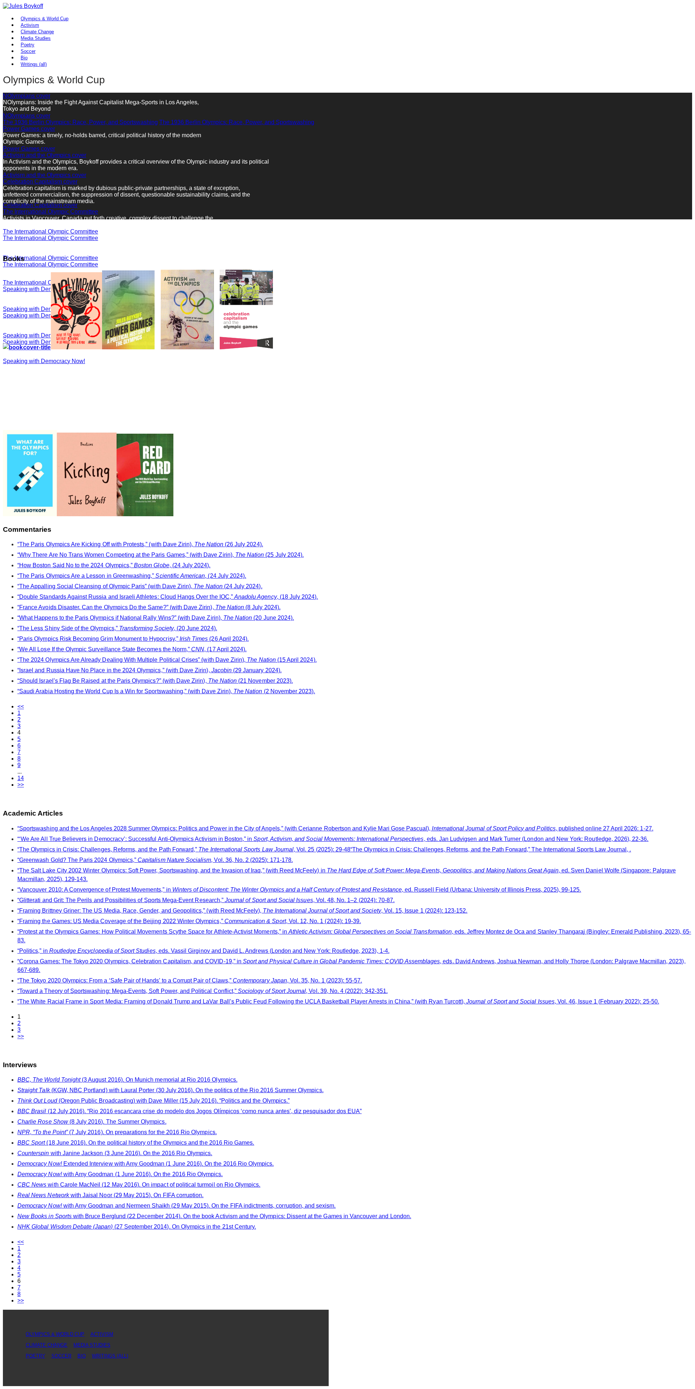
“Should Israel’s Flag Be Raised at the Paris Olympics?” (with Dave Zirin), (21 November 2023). (155, 681)
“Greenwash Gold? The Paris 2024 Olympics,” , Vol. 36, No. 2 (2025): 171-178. (155, 860)
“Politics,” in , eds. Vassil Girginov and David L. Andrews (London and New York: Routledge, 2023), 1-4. (203, 951)
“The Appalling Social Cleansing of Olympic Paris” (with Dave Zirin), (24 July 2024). (139, 586)
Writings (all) (34, 64)
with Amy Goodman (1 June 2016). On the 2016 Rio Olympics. (120, 1174)
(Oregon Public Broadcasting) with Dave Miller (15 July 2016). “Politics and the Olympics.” (153, 1101)
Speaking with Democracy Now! (44, 361)
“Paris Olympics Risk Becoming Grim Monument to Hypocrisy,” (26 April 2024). (133, 639)
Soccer (61, 1356)
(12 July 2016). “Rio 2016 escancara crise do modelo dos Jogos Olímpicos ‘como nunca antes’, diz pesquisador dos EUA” (189, 1111)
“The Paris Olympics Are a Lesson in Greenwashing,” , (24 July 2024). (131, 576)
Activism (101, 1334)
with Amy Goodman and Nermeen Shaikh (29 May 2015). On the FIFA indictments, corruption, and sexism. (176, 1206)
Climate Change (46, 1345)
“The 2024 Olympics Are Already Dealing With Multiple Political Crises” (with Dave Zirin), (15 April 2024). (167, 660)
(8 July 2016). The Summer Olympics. (92, 1122)
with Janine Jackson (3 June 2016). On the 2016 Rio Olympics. (114, 1153)
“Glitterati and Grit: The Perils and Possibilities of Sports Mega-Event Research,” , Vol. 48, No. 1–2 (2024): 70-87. (206, 900)
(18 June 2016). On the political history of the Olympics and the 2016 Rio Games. (135, 1143)
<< (20, 706)
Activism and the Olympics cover (44, 155)
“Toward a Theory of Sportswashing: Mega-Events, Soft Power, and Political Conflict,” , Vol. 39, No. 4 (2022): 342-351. (202, 991)
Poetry (35, 1356)
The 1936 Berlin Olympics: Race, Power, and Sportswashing (80, 122)
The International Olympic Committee (50, 212)
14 (20, 778)
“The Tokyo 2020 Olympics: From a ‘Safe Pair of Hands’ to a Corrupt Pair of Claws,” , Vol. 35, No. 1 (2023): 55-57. (189, 980)
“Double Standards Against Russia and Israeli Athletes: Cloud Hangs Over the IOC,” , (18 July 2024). (167, 597)
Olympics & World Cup (44, 18)
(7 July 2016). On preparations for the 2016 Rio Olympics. (117, 1132)
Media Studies (91, 1345)
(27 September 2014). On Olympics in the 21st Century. (136, 1227)
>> (20, 785)
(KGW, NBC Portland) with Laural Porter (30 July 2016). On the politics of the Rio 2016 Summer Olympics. (170, 1090)
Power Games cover (29, 129)
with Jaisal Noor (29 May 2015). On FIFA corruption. (110, 1195)
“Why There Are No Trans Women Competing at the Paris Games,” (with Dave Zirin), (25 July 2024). (160, 555)
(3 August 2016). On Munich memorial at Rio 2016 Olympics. (127, 1080)
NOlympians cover (26, 96)
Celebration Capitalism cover (40, 181)
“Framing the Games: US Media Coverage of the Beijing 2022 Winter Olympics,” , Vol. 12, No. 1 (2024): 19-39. (189, 921)
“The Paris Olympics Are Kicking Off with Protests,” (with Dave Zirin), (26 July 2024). (140, 544)
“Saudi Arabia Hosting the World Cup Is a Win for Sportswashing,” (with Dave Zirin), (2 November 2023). (166, 691)
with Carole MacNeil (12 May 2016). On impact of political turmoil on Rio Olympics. (138, 1185)
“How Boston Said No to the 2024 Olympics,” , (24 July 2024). (113, 565)
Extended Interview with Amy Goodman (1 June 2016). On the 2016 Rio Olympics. (145, 1164)
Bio (81, 1356)
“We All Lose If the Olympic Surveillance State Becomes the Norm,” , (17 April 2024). (132, 649)
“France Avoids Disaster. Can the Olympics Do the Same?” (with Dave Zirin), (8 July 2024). (149, 607)
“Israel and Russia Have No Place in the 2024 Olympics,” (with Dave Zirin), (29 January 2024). (149, 670)
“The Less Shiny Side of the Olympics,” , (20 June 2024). (117, 628)
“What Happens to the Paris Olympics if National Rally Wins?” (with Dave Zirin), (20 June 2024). (155, 618)
